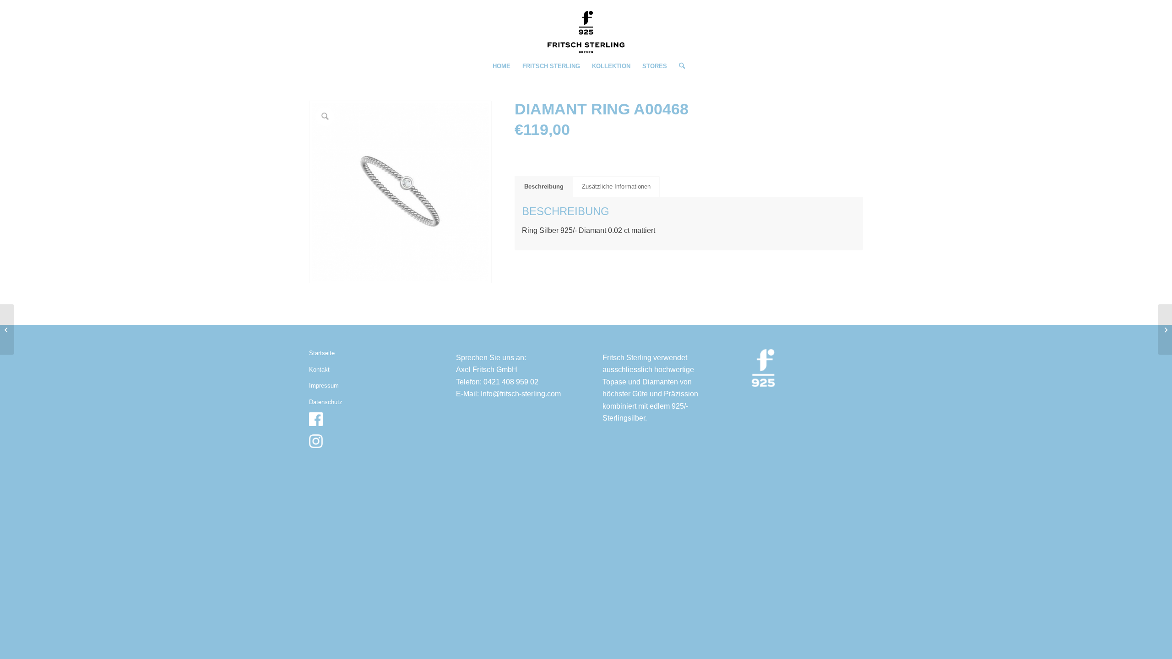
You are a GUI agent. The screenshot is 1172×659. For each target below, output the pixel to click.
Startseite (322, 353)
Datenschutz (325, 402)
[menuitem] (501, 66)
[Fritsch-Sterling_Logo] (586, 32)
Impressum (324, 385)
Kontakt (319, 369)
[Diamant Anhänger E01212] (7, 329)
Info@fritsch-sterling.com (521, 394)
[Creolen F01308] (1165, 329)
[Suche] (679, 66)
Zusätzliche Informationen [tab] (616, 186)
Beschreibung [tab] (544, 186)
